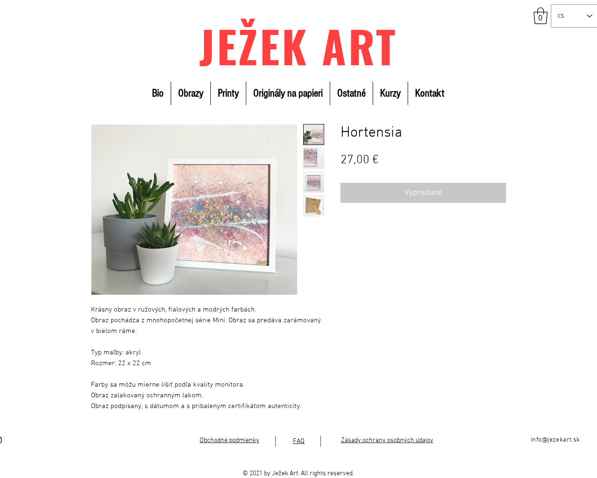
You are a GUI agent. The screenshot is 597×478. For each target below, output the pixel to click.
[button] (541, 15)
